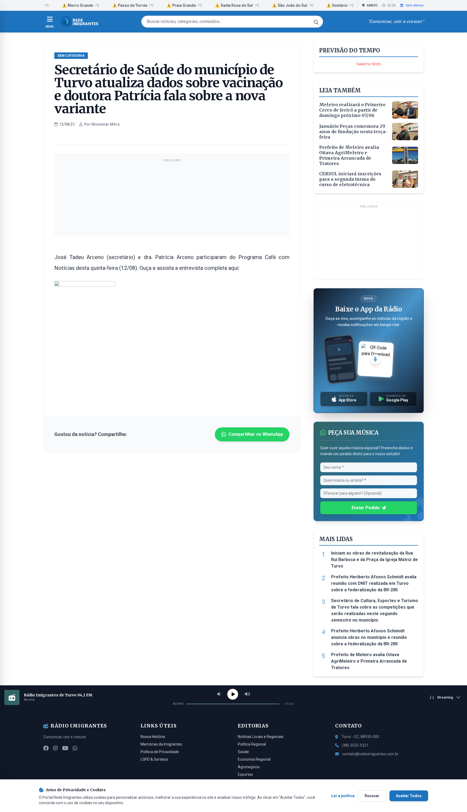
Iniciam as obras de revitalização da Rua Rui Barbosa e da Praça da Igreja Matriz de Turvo (374, 560)
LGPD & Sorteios (154, 759)
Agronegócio (249, 767)
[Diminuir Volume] (219, 694)
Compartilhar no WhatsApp (255, 434)
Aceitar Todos (409, 796)
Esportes (245, 774)
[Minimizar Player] (458, 697)
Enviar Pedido (366, 507)
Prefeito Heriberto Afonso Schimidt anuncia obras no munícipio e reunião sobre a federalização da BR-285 (369, 637)
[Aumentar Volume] (247, 694)
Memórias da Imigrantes (161, 744)
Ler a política (343, 796)
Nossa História (153, 736)
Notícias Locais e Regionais (260, 736)
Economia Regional (254, 759)
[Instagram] (55, 748)
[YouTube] (65, 748)
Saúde (243, 752)
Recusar (372, 796)
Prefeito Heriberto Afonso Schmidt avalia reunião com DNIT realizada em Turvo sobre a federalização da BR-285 (373, 583)
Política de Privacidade (160, 752)
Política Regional (252, 744)
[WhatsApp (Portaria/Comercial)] (75, 748)
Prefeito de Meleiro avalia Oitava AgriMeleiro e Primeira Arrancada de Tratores (369, 661)
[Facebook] (46, 748)
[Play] (232, 694)
